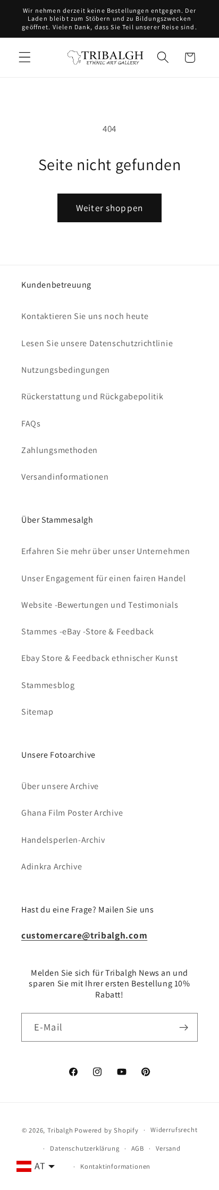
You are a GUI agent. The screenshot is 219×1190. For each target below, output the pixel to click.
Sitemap (37, 711)
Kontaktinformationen (115, 1166)
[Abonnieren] (183, 1027)
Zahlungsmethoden (59, 450)
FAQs (31, 423)
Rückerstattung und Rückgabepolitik (92, 396)
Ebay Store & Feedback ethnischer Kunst (99, 658)
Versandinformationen (65, 476)
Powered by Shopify (106, 1129)
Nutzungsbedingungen (65, 369)
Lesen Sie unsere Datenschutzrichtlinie (97, 343)
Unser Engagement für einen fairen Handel (103, 578)
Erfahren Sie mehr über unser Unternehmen (105, 551)
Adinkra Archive (51, 866)
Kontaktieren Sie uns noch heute (84, 316)
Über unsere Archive (60, 786)
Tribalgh (60, 1129)
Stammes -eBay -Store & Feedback (87, 631)
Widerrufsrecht (173, 1129)
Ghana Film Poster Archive (72, 812)
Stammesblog (48, 685)
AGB (137, 1148)
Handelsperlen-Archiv (63, 839)
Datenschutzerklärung (84, 1148)
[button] (24, 57)
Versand (168, 1148)
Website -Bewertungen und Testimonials (100, 604)
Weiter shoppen (109, 208)
